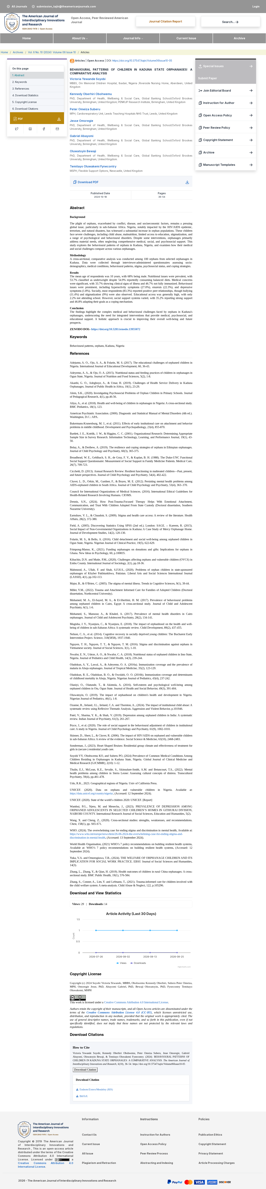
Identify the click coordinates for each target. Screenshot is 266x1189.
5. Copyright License (24, 102)
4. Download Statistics (25, 95)
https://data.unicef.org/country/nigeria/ (91, 793)
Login (255, 6)
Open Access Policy (153, 1144)
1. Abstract (18, 75)
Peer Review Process (154, 1153)
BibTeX (83, 1096)
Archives (18, 52)
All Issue (87, 1153)
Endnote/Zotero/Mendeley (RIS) (96, 1089)
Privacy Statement (211, 1153)
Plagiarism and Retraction (99, 1162)
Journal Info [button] (131, 38)
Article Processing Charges (217, 1162)
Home (26, 38)
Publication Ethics (210, 1134)
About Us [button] (78, 38)
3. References (20, 88)
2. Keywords (19, 81)
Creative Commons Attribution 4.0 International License (136, 1002)
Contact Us (89, 1134)
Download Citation (85, 1069)
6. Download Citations (25, 108)
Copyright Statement (212, 1144)
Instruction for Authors (155, 1134)
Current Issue (186, 38)
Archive (239, 38)
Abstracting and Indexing (156, 1162)
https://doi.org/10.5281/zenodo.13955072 (115, 329)
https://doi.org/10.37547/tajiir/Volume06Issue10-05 (142, 60)
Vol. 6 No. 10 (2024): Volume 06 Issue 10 (52, 52)
